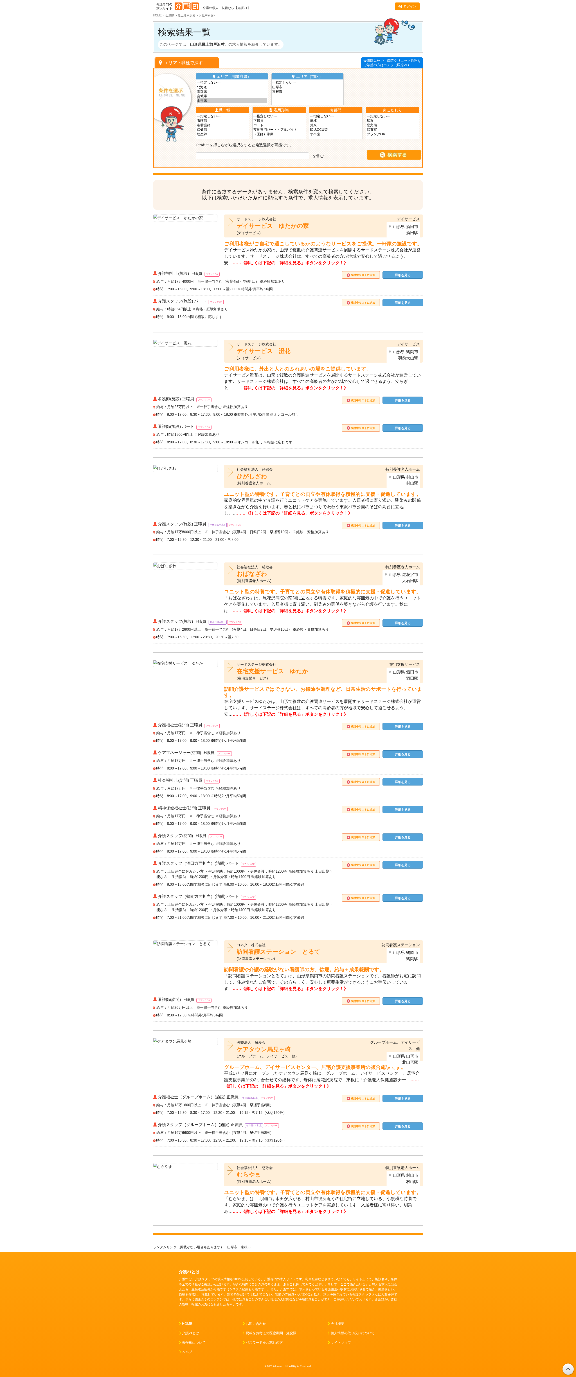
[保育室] (392, 129)
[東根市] (307, 91)
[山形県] (232, 100)
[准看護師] (222, 125)
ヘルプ (187, 1352)
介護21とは (190, 1333)
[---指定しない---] (232, 82)
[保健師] (222, 129)
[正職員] (279, 120)
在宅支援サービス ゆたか (272, 671)
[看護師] (222, 120)
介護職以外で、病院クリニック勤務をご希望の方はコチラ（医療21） (392, 63)
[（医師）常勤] (279, 134)
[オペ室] (336, 134)
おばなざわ (252, 573)
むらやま (249, 1174)
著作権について (194, 1342)
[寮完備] (392, 125)
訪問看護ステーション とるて (278, 951)
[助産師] (222, 134)
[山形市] (307, 87)
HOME (187, 1323)
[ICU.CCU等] (336, 129)
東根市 (246, 1247)
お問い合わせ (256, 1323)
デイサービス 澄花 (263, 351)
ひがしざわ (252, 476)
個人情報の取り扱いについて (353, 1333)
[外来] (336, 125)
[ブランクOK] (392, 134)
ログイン (410, 6)
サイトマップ (341, 1342)
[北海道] (232, 87)
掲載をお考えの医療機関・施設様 (271, 1333)
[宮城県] (232, 96)
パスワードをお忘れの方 (264, 1342)
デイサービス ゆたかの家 (273, 225)
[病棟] (336, 120)
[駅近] (392, 120)
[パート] (279, 125)
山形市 (232, 1247)
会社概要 (337, 1323)
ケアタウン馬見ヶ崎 (264, 1049)
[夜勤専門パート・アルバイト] (279, 129)
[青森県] (232, 91)
